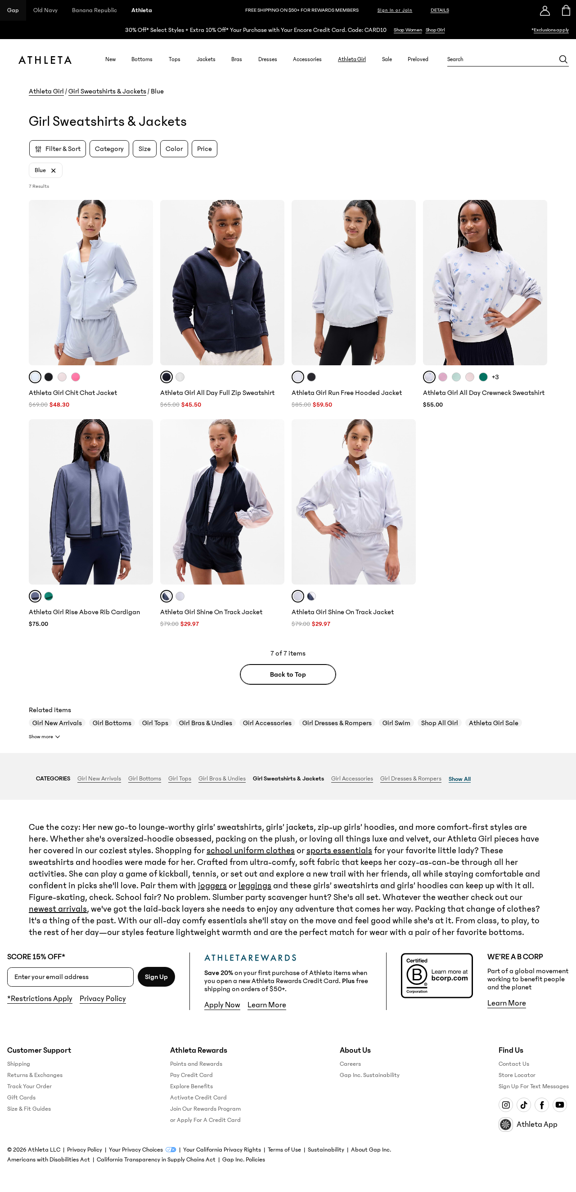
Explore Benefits (191, 1086)
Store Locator (517, 1075)
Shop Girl (435, 30)
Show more (41, 737)
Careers (350, 1064)
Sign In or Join (395, 10)
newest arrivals (58, 909)
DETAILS (440, 10)
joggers (212, 886)
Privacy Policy (103, 998)
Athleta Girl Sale (493, 723)
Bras (236, 59)
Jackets (206, 59)
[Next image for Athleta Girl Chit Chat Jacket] (142, 282)
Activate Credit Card (198, 1097)
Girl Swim (396, 723)
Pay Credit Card (191, 1075)
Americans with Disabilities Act (48, 1159)
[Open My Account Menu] (545, 10)
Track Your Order (29, 1086)
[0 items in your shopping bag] (565, 10)
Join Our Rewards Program (205, 1108)
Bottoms (142, 59)
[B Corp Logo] (437, 975)
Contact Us (514, 1064)
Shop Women (408, 30)
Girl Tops (155, 723)
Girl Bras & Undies (205, 723)
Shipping (18, 1064)
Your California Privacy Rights (222, 1149)
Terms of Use (284, 1149)
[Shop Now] (288, 30)
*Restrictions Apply (39, 998)
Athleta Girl (352, 59)
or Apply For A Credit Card (205, 1120)
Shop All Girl (439, 723)
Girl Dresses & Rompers (337, 723)
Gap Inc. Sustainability (370, 1075)
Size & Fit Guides (29, 1108)
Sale (387, 59)
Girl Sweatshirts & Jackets (107, 91)
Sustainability (326, 1149)
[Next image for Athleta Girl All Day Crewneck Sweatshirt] (536, 282)
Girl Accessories (267, 723)
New (110, 59)
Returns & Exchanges (35, 1075)
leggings (254, 886)
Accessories (307, 59)
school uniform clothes (251, 850)
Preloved (418, 59)
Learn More (267, 1005)
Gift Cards (21, 1097)
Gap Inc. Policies (243, 1159)
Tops (174, 59)
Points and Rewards (196, 1064)
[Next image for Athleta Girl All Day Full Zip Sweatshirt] (273, 282)
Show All (460, 779)
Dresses (267, 59)
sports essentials (339, 850)
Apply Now (222, 1005)
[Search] (563, 59)
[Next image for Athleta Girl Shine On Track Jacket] (273, 502)
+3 (495, 377)
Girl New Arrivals (57, 723)
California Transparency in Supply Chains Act (156, 1159)
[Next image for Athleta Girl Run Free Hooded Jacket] (405, 282)
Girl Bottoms (112, 723)
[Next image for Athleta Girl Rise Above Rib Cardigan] (142, 502)
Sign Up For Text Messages (534, 1086)
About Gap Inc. (371, 1149)
